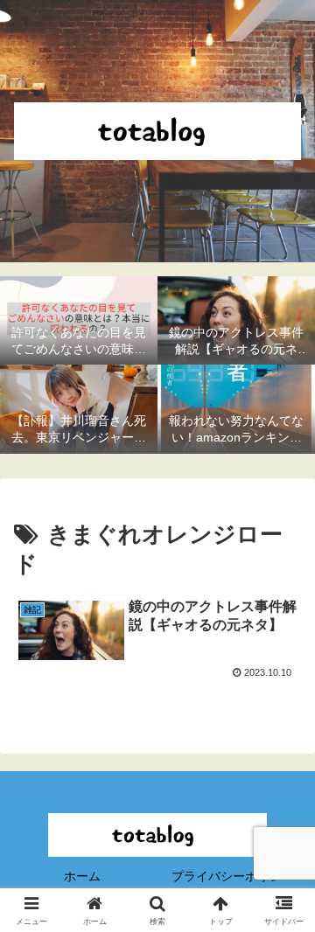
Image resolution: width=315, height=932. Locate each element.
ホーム (82, 876)
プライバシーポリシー (233, 876)
